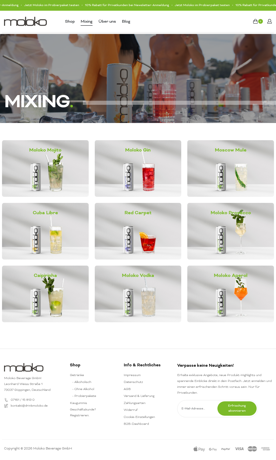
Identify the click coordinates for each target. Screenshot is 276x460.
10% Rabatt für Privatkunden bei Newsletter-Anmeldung (114, 5)
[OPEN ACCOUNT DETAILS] (269, 21)
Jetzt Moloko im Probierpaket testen (38, 5)
